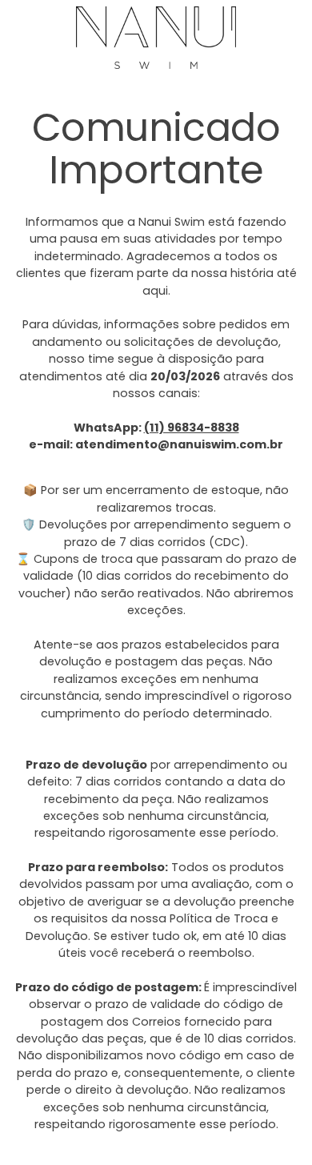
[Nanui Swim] (156, 37)
